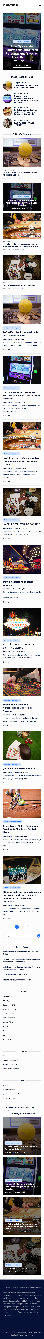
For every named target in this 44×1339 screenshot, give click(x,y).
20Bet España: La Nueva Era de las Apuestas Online (26, 86)
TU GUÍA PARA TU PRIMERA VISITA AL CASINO (18, 646)
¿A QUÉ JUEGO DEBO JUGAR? (19, 768)
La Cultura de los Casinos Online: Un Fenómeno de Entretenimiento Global (25, 112)
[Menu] (40, 5)
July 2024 (6, 1026)
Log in (7, 1085)
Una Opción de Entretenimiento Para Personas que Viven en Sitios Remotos (22, 51)
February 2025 (8, 996)
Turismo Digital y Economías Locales (17, 980)
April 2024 (7, 1039)
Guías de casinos (22, 42)
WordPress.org (11, 1098)
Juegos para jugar (21, 83)
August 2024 (8, 1022)
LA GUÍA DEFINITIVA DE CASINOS (24, 124)
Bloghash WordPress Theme (22, 1335)
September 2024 (9, 1018)
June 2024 (7, 1031)
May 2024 (7, 1035)
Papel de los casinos (12, 822)
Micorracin (10, 5)
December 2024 (9, 1005)
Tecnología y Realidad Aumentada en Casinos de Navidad (18, 707)
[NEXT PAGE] (27, 927)
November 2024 (9, 1009)
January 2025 (8, 1001)
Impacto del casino (12, 888)
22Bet (24, 1301)
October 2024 (8, 1014)
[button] (22, 66)
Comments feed (12, 1094)
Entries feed (10, 1090)
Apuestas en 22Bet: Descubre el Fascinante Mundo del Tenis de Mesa (21, 829)
